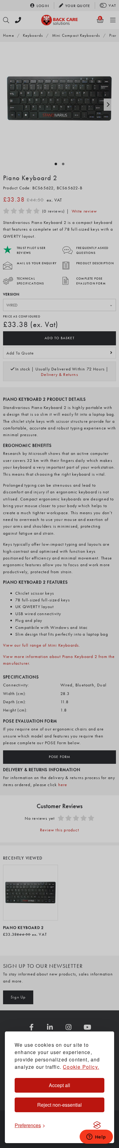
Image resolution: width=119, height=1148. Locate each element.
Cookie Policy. (81, 1066)
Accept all (59, 1085)
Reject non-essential (59, 1104)
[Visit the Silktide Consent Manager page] (97, 1125)
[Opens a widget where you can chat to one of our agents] (96, 1137)
